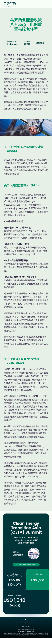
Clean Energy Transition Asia (23, 634)
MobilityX (33, 634)
